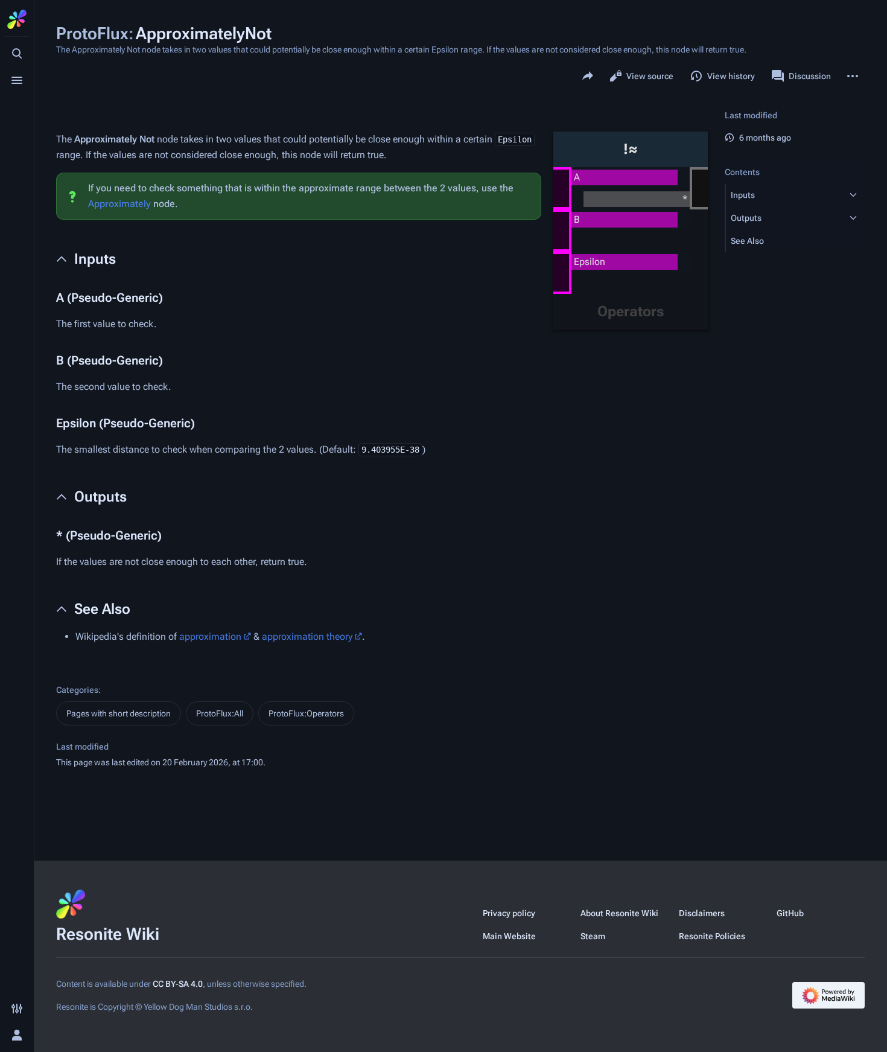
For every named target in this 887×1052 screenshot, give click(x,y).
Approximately (119, 203)
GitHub (790, 913)
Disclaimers (702, 913)
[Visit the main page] (17, 19)
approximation (210, 636)
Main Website (509, 936)
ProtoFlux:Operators (306, 713)
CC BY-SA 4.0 (178, 984)
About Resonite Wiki (619, 913)
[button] (784, 194)
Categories (77, 690)
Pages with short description (118, 713)
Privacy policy (509, 913)
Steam (592, 936)
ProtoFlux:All (219, 713)
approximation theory (307, 636)
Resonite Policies (712, 936)
